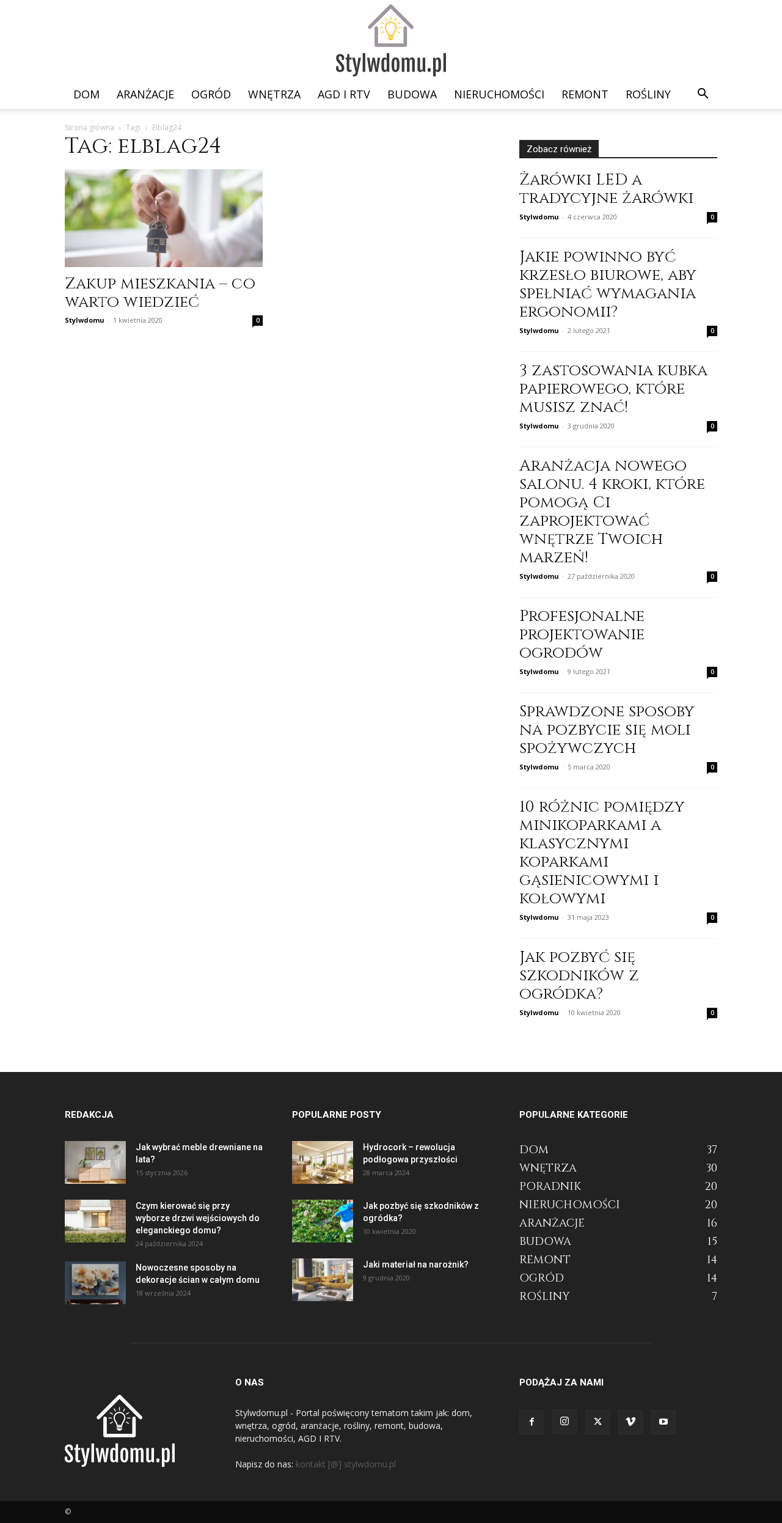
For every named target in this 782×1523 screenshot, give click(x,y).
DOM (86, 94)
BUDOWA (412, 94)
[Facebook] (531, 1422)
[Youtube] (663, 1422)
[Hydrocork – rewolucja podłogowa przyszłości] (322, 1162)
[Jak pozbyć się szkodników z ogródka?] (322, 1221)
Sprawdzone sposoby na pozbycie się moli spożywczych (607, 730)
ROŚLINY (648, 94)
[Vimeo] (630, 1422)
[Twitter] (597, 1422)
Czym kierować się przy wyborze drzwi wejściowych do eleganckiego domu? (198, 1218)
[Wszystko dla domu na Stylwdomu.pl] (391, 40)
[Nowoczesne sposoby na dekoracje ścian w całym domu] (95, 1282)
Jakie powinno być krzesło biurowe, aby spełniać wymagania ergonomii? (607, 284)
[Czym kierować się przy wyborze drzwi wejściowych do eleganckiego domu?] (95, 1221)
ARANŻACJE (145, 94)
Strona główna (89, 127)
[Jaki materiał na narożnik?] (322, 1279)
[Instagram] (564, 1421)
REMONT (584, 94)
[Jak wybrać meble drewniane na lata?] (95, 1162)
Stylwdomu (84, 320)
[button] (702, 95)
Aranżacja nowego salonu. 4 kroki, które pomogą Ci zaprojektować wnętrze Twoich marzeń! (612, 511)
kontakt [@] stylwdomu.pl (346, 1464)
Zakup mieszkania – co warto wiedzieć (160, 293)
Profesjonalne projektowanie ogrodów (582, 635)
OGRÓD (211, 94)
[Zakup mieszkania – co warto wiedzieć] (164, 218)
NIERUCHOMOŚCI (499, 94)
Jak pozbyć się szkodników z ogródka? (579, 976)
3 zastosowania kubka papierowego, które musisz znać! (613, 389)
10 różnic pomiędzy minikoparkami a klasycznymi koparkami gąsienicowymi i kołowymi (602, 852)
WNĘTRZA (274, 94)
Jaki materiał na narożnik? (416, 1264)
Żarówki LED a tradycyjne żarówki (606, 189)
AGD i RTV (344, 94)
